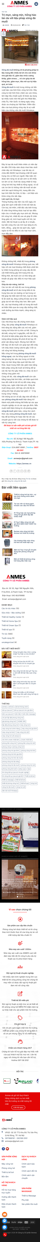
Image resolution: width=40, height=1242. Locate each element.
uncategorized (8, 642)
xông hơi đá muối (20, 481)
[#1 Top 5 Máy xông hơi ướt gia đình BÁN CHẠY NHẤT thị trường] (7, 524)
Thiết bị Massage (29, 1196)
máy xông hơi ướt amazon (11, 736)
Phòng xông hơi (8, 1168)
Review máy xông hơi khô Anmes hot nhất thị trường (24, 532)
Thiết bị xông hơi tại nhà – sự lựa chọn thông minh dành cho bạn (25, 496)
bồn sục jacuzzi (7, 714)
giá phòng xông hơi (9, 721)
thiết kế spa (25, 783)
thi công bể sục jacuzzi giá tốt (12, 776)
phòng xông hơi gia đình (10, 750)
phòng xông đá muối (23, 414)
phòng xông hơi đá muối (10, 765)
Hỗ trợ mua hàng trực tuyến (9, 1191)
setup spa (22, 769)
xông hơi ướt (20, 787)
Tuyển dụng (6, 638)
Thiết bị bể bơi (30, 776)
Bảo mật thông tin (20, 1229)
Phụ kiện (25, 1200)
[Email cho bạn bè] (21, 471)
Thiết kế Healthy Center (11, 617)
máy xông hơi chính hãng (11, 728)
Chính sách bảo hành (28, 1165)
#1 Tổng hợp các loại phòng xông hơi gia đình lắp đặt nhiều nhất (24, 514)
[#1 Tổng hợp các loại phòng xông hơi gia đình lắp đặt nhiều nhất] (7, 515)
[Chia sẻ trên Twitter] (18, 471)
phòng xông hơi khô (28, 750)
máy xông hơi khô (8, 732)
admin (6, 25)
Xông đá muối (8, 70)
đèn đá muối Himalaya (9, 791)
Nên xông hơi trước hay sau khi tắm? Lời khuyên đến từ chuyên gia (24, 683)
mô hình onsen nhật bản (10, 739)
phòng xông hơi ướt (28, 765)
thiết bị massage (7, 780)
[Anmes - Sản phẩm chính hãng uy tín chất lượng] (19, 4)
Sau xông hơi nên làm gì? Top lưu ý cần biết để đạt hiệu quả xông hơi (25, 673)
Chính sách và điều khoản (19, 1227)
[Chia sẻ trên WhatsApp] (11, 471)
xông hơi (10, 481)
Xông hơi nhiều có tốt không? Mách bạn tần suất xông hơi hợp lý (25, 693)
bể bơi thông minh (21, 707)
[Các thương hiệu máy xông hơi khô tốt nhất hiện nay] (7, 543)
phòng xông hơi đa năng (10, 761)
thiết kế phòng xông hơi (10, 783)
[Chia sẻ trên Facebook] (14, 471)
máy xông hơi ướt (23, 732)
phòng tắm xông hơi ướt (26, 743)
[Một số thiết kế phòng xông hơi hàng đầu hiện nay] (7, 561)
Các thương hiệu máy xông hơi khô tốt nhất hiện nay (24, 541)
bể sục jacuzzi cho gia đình (23, 710)
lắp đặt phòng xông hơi (10, 725)
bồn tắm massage (29, 714)
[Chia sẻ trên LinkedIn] (28, 471)
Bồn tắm (5, 1176)
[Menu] (3, 4)
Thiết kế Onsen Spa (10, 625)
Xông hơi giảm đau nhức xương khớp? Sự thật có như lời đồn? (24, 653)
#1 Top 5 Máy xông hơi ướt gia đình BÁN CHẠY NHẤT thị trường (25, 524)
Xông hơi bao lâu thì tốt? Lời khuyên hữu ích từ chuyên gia (24, 662)
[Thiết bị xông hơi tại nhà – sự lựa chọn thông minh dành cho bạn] (7, 497)
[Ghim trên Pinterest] (25, 471)
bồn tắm (18, 714)
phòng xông (6, 747)
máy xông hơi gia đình (29, 728)
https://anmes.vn (24, 463)
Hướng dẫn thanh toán (9, 1198)
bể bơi (11, 707)
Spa (29, 769)
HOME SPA (21, 721)
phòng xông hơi (18, 747)
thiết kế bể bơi (20, 780)
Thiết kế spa (7, 629)
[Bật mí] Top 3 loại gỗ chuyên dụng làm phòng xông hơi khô (25, 551)
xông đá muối (20, 324)
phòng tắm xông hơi (9, 743)
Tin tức (4, 12)
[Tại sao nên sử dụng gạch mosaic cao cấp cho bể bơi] (7, 506)
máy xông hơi (25, 725)
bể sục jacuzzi (7, 710)
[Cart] (36, 4)
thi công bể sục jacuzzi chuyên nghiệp (15, 772)
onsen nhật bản (26, 739)
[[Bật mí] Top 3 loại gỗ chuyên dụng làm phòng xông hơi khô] (7, 552)
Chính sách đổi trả (29, 1171)
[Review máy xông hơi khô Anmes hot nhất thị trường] (7, 534)
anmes (4, 707)
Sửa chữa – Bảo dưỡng (11, 613)
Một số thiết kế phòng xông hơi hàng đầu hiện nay (24, 560)
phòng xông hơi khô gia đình (12, 754)
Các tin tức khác (8, 608)
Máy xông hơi (7, 1164)
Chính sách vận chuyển (28, 1176)
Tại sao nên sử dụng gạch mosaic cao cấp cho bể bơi (24, 504)
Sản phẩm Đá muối (30, 1204)
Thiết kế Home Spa (10, 621)
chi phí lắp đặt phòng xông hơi (12, 718)
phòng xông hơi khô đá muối (12, 758)
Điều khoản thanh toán (9, 1205)
